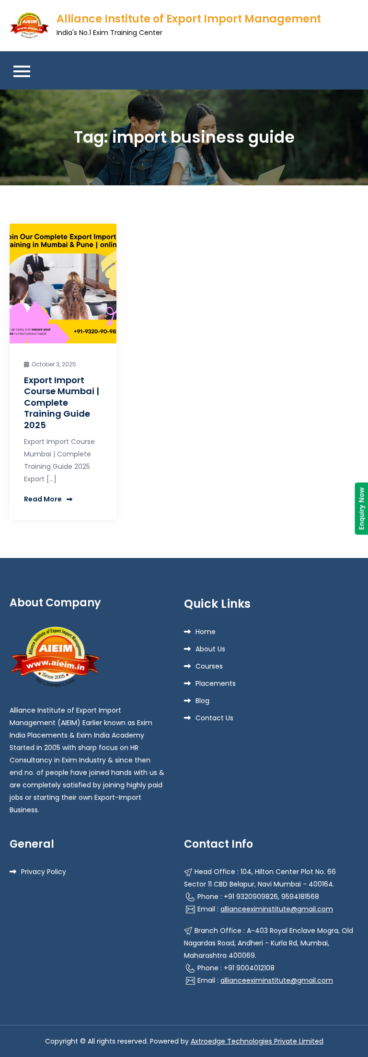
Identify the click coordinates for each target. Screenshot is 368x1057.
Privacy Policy (43, 871)
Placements (216, 683)
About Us (210, 649)
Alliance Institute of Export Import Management (189, 18)
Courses (209, 666)
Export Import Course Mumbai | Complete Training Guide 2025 (61, 402)
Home (206, 631)
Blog (202, 700)
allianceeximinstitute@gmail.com (276, 909)
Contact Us (214, 718)
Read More (43, 499)
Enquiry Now (361, 509)
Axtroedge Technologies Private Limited (257, 1041)
